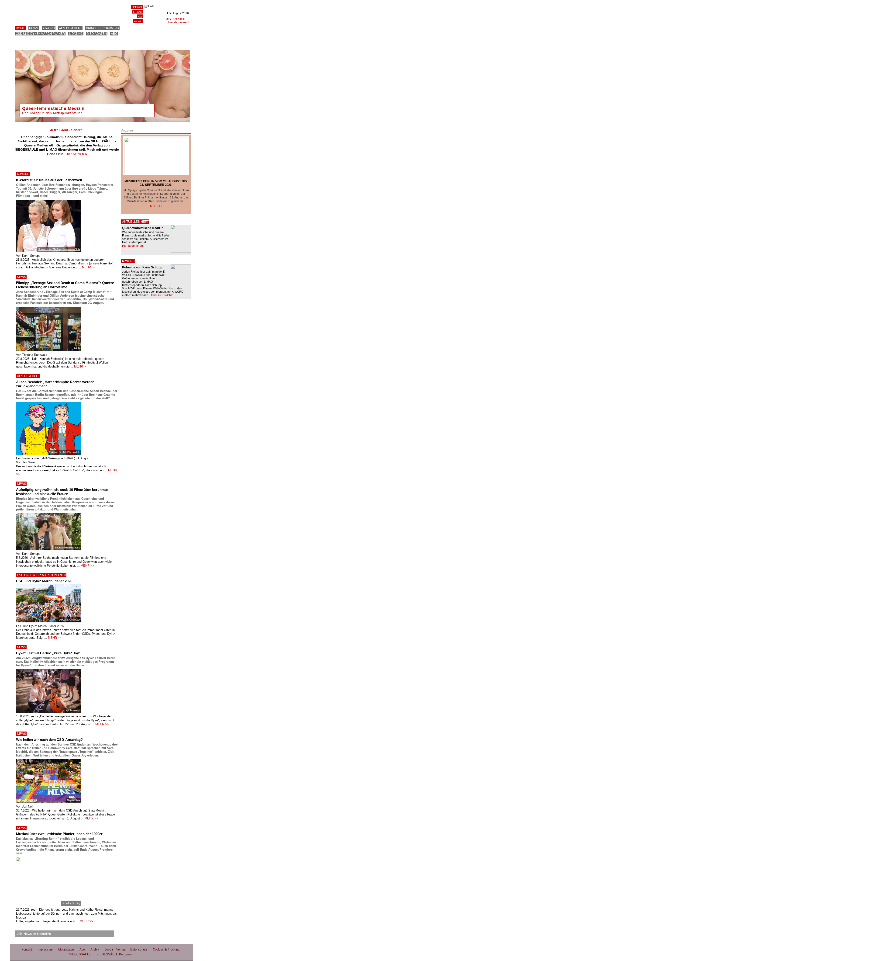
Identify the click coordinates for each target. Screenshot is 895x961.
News (33, 28)
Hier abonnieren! (133, 245)
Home (20, 28)
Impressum (45, 949)
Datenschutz (138, 949)
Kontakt (138, 21)
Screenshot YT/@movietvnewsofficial (59, 249)
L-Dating (76, 33)
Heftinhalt (137, 7)
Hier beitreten (76, 154)
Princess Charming (102, 28)
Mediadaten (97, 33)
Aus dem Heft (70, 28)
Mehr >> (156, 206)
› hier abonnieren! (177, 22)
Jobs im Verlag (115, 949)
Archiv (94, 949)
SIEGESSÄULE (80, 954)
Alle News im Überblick (34, 934)
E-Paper (137, 11)
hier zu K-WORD (162, 295)
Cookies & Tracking (166, 949)
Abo (114, 33)
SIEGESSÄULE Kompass (114, 954)
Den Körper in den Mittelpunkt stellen (52, 113)
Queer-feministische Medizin (53, 108)
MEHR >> (89, 267)
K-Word (48, 28)
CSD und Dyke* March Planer (40, 33)
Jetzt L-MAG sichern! (67, 130)
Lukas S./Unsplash (69, 619)
